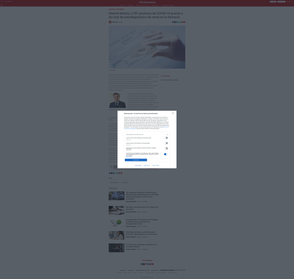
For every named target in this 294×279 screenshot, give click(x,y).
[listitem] (147, 134)
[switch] (166, 138)
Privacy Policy (155, 165)
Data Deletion (138, 165)
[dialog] (147, 139)
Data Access (147, 165)
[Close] (173, 113)
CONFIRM (136, 160)
